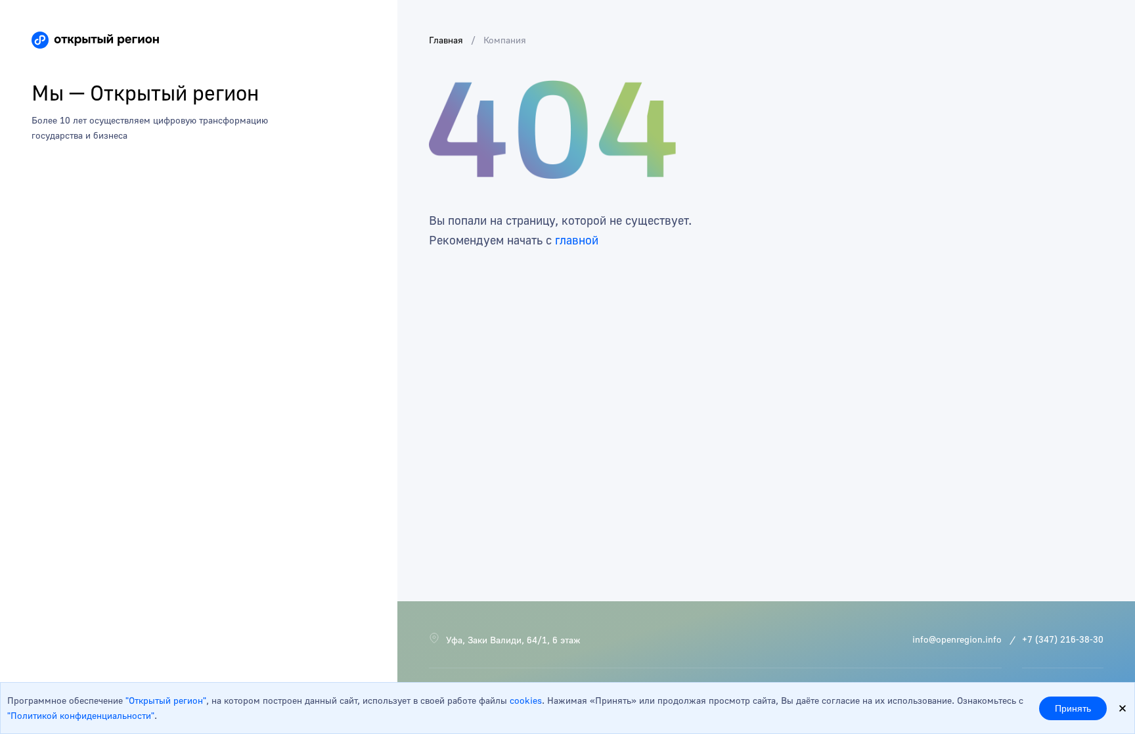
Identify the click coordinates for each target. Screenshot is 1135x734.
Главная (446, 39)
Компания (504, 39)
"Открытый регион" (165, 700)
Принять (1073, 708)
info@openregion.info (957, 639)
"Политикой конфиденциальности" (80, 715)
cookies (526, 700)
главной (576, 240)
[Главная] (95, 40)
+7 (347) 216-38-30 (1062, 639)
